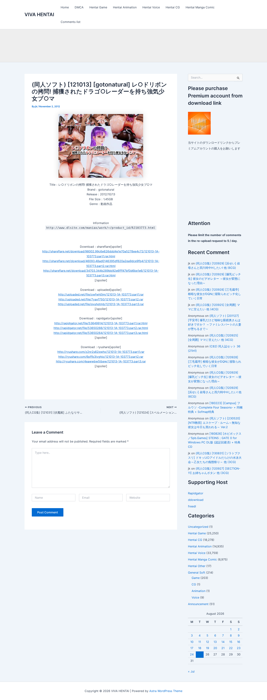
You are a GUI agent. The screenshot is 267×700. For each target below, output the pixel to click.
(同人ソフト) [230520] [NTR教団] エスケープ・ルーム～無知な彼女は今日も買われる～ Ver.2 (214, 422)
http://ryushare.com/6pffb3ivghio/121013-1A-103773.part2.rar (100, 356)
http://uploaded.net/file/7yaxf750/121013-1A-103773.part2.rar (100, 299)
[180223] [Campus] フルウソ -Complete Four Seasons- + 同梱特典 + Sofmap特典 (215, 407)
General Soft (196, 572)
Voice (195, 597)
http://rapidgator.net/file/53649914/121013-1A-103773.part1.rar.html (100, 323)
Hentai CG (173, 7)
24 (192, 654)
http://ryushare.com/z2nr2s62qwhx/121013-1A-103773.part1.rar (100, 352)
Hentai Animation (125, 7)
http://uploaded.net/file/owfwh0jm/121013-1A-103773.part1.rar (101, 294)
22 (231, 648)
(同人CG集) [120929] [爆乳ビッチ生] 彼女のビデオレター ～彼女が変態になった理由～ (214, 278)
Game (196, 578)
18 (199, 648)
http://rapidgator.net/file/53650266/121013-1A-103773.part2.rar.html (101, 328)
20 (215, 648)
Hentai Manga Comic (200, 7)
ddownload (195, 500)
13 (215, 642)
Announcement (198, 604)
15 (230, 642)
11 (199, 642)
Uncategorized (198, 527)
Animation (198, 591)
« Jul (191, 671)
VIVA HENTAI (39, 14)
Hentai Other (196, 566)
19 (207, 648)
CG (194, 584)
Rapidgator (195, 493)
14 (222, 642)
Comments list (70, 22)
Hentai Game (98, 7)
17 (191, 648)
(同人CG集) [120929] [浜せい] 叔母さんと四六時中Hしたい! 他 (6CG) (214, 392)
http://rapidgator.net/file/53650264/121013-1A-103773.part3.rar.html (101, 333)
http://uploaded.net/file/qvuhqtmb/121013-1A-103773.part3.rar (101, 304)
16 (238, 642)
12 (207, 642)
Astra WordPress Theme (165, 691)
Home (65, 7)
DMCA (79, 7)
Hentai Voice (151, 7)
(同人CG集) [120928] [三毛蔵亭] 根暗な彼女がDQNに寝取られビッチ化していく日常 (214, 294)
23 (238, 648)
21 (222, 648)
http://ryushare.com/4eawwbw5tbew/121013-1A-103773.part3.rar (101, 361)
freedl (192, 506)
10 (191, 642)
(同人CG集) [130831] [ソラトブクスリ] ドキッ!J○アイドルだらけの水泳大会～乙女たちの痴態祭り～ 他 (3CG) (215, 457)
